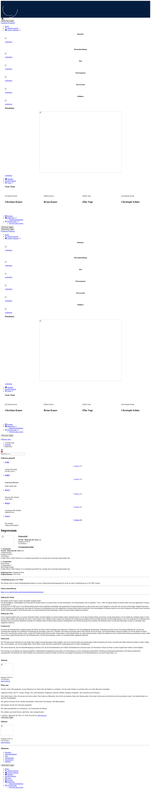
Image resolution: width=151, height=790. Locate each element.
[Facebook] (2, 450)
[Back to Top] (2, 19)
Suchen (3, 454)
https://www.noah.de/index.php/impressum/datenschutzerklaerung (22, 592)
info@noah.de (5, 681)
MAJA (7, 490)
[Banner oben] (75, 439)
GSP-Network (41, 715)
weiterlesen (8, 42)
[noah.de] (8, 23)
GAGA (7, 516)
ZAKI (7, 462)
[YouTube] (2, 452)
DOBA (7, 475)
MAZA (7, 503)
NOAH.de (76, 466)
